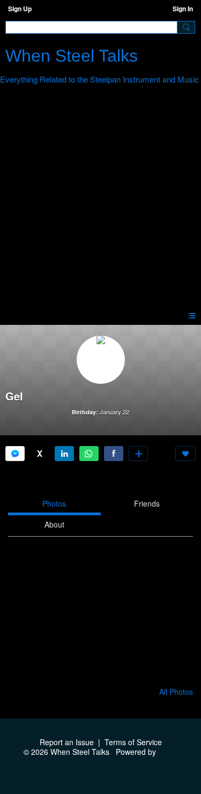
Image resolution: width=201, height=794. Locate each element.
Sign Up (20, 8)
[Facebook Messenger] (15, 453)
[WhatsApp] (89, 453)
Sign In (183, 8)
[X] (39, 453)
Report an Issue (67, 742)
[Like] (185, 453)
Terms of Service (133, 742)
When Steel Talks (71, 55)
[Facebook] (113, 453)
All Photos (176, 691)
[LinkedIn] (64, 453)
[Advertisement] (100, 199)
